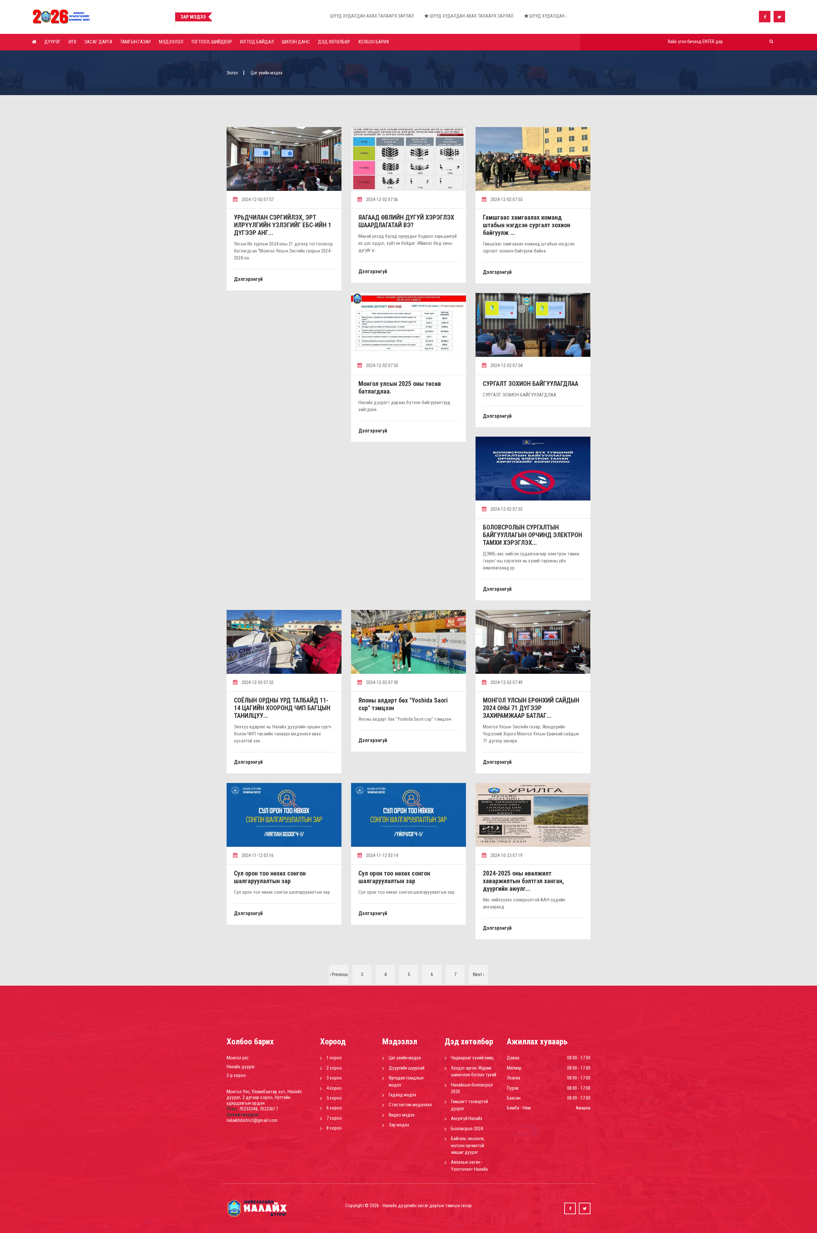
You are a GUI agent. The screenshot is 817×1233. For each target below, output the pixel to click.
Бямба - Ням (519, 1108)
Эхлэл (232, 72)
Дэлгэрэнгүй (248, 279)
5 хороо (334, 1098)
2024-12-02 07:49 (506, 682)
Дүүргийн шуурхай (406, 1068)
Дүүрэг (52, 42)
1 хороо (334, 1058)
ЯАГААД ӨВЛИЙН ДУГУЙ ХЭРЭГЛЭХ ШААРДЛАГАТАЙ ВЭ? (406, 221)
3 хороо (334, 1078)
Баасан (514, 1098)
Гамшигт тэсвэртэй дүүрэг (469, 1105)
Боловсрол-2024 (467, 1129)
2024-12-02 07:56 (381, 199)
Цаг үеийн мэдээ (405, 1058)
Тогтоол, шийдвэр (211, 42)
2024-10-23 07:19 (506, 855)
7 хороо (334, 1118)
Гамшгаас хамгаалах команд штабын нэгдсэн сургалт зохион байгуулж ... (526, 225)
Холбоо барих (373, 42)
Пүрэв (513, 1088)
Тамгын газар (135, 42)
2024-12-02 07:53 (506, 509)
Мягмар (514, 1068)
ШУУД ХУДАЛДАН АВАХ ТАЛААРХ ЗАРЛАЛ (236, 16)
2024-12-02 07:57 (257, 199)
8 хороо (334, 1128)
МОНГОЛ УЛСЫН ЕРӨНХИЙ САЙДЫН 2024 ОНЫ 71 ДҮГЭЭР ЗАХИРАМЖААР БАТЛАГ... (531, 707)
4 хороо (334, 1088)
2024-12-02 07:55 (506, 199)
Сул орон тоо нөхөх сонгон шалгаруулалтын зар (270, 877)
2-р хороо (236, 1075)
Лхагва (513, 1078)
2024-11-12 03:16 (257, 855)
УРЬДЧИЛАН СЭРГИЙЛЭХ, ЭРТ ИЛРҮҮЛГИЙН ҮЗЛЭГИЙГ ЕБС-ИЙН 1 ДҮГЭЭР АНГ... (282, 225)
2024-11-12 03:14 (381, 855)
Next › (478, 974)
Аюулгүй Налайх (467, 1118)
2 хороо (334, 1068)
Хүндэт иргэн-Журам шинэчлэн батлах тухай (473, 1071)
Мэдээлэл (171, 42)
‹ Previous (339, 974)
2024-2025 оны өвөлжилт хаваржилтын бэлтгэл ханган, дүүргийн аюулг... (523, 880)
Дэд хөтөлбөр (334, 42)
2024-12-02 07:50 (381, 682)
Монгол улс (238, 1058)
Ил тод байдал (257, 42)
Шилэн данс (296, 42)
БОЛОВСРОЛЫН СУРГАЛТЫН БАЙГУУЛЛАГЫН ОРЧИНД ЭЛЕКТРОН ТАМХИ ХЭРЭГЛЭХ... (532, 534)
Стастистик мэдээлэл (410, 1105)
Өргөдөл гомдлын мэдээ (406, 1081)
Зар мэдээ (399, 1125)
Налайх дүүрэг (241, 1067)
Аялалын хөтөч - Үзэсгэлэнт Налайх (469, 1165)
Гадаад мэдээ (402, 1095)
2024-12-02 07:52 (257, 682)
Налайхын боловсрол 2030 (472, 1088)
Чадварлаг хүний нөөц (472, 1058)
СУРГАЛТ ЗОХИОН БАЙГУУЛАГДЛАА (530, 383)
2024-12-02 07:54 (506, 365)
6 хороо (334, 1108)
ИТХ (72, 42)
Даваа (513, 1058)
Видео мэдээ (402, 1115)
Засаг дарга (98, 42)
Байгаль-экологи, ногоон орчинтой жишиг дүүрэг (467, 1145)
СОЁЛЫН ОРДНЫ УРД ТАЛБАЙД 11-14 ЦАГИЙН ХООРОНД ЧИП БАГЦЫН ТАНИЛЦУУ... (282, 707)
